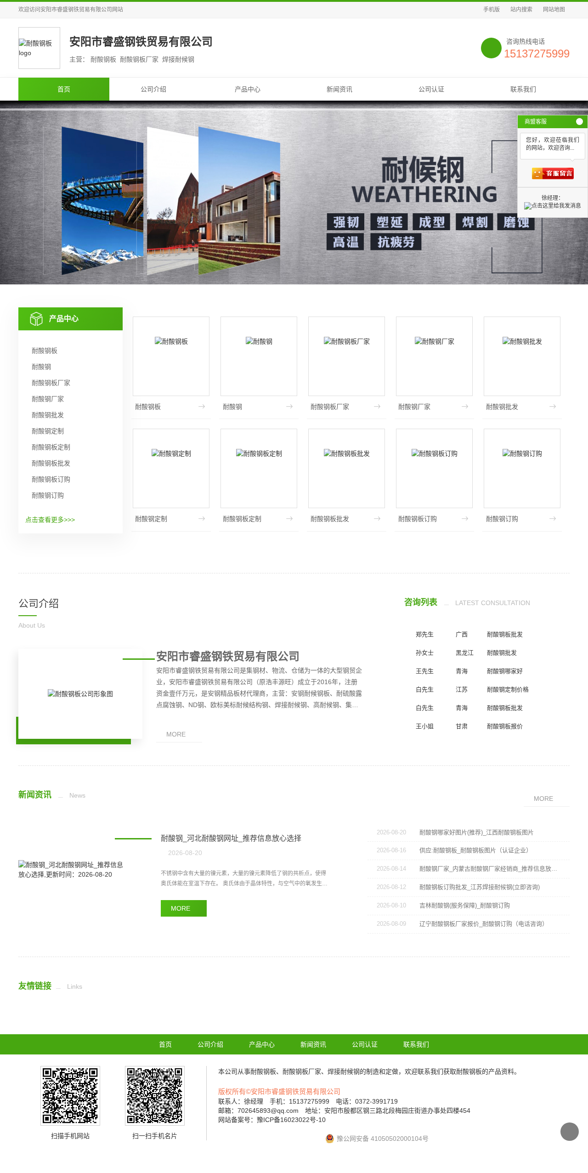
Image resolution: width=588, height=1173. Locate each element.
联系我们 (523, 89)
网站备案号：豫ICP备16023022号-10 (272, 1119)
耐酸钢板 (44, 350)
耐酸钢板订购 (51, 479)
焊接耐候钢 (344, 1071)
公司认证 (431, 89)
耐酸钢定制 (48, 431)
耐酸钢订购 (48, 495)
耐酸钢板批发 (51, 463)
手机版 (491, 9)
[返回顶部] (569, 1131)
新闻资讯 (339, 89)
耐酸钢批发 (48, 415)
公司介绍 (153, 89)
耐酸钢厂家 (48, 398)
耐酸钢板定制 (51, 447)
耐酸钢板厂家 (51, 382)
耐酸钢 (41, 366)
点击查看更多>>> (50, 519)
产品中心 (247, 89)
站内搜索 (521, 9)
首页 (63, 89)
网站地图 (554, 9)
